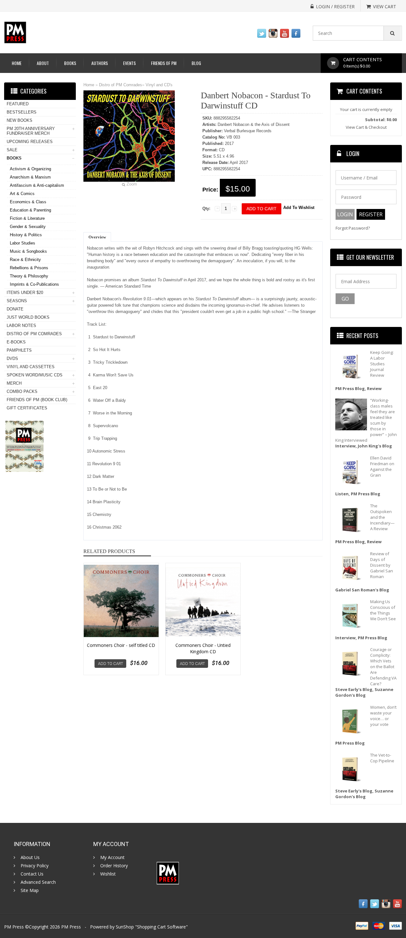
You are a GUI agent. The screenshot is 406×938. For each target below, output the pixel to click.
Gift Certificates (27, 408)
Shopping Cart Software (161, 927)
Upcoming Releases (30, 141)
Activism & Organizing (30, 168)
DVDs (12, 358)
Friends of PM (163, 63)
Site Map (30, 890)
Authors (99, 63)
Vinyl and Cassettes (31, 366)
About (43, 63)
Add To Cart (110, 663)
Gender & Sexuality (28, 226)
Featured (18, 103)
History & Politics (26, 234)
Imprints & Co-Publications (34, 284)
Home (17, 63)
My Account (112, 857)
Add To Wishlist (298, 207)
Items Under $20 (25, 292)
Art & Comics (22, 193)
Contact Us (32, 873)
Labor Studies (22, 243)
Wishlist (108, 873)
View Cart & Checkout (366, 127)
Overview (97, 237)
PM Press (71, 927)
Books (70, 63)
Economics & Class (28, 201)
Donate (15, 309)
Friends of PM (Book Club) (37, 399)
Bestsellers (21, 112)
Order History (114, 865)
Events (129, 63)
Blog (196, 63)
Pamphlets (19, 350)
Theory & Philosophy (29, 276)
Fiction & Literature (27, 218)
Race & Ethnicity (25, 259)
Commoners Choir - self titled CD (121, 645)
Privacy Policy (35, 865)
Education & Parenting (30, 210)
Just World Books (28, 317)
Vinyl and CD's (159, 84)
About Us (30, 857)
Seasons (17, 300)
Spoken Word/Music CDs (34, 375)
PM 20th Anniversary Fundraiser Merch (31, 131)
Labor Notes (21, 325)
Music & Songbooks (28, 251)
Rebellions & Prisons (29, 267)
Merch (14, 383)
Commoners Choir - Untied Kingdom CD (203, 648)
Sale (12, 149)
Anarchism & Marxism (30, 177)
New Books (19, 120)
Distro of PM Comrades (120, 84)
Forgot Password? (353, 228)
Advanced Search (38, 882)
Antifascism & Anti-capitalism (37, 185)
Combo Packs (22, 391)
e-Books (16, 342)
